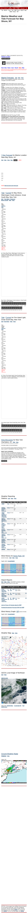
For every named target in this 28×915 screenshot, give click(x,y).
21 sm (8, 599)
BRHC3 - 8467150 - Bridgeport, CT (4, 520)
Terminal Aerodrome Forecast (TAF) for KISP (12, 607)
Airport (22, 10)
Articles (5, 8)
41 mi (8, 529)
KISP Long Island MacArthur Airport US (4, 595)
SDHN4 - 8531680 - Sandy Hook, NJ (4, 546)
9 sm (8, 590)
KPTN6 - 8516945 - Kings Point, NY (4, 509)
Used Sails (14, 8)
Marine (5, 10)
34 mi (8, 523)
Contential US (17, 705)
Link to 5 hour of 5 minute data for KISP (11, 605)
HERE (16, 909)
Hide (19, 77)
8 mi (8, 503)
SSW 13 (14, 599)
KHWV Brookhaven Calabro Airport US (4, 600)
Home (1, 8)
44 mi (8, 539)
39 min (11, 590)
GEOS (11, 11)
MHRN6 (3, 549)
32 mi (8, 512)
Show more (4, 460)
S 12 (13, 589)
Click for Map (3, 206)
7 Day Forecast (6, 155)
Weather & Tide (18, 8)
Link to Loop (4, 678)
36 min (11, 594)
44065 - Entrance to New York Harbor (4, 526)
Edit (16, 77)
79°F (26, 589)
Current (8, 193)
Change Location (5, 56)
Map (26, 10)
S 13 (13, 593)
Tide (12, 10)
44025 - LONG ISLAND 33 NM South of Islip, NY (4, 515)
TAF (17, 11)
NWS (15, 10)
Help (22, 77)
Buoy (18, 10)
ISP (17, 611)
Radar (14, 11)
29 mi (8, 507)
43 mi (8, 534)
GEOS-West (10, 705)
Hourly (15, 160)
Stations (3, 502)
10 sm (16, 590)
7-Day (9, 10)
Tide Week (7, 199)
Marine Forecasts (7, 78)
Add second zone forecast (11, 185)
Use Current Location (6, 58)
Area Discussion (7, 440)
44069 (3, 503)
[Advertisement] (14, 39)
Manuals (22, 8)
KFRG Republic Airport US (4, 590)
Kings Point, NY (19, 556)
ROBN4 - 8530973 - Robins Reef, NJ (4, 541)
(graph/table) (11, 561)
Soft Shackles (10, 8)
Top (2, 10)
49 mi (8, 549)
